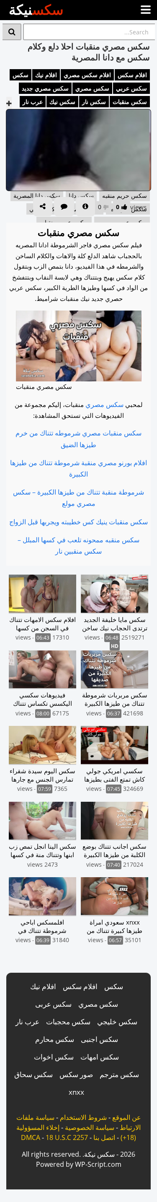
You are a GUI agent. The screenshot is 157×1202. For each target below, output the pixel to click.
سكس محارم (54, 1039)
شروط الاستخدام (83, 1117)
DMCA (30, 1137)
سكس (20, 75)
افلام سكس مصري (87, 75)
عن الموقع (126, 1117)
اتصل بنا (104, 1137)
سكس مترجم (119, 1074)
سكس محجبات (68, 1021)
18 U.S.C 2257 (67, 1137)
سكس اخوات (54, 1057)
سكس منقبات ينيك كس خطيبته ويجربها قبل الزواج (78, 521)
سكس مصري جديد (45, 88)
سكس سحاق (33, 1074)
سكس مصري (92, 88)
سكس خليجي (117, 1021)
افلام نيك (46, 75)
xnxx (76, 1092)
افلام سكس (132, 75)
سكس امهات (99, 1057)
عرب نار (33, 102)
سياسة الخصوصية (89, 1127)
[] (12, 31)
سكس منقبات (130, 102)
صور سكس (76, 1074)
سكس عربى (53, 1004)
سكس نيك (62, 102)
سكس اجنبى (99, 1039)
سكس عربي (131, 88)
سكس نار (94, 102)
